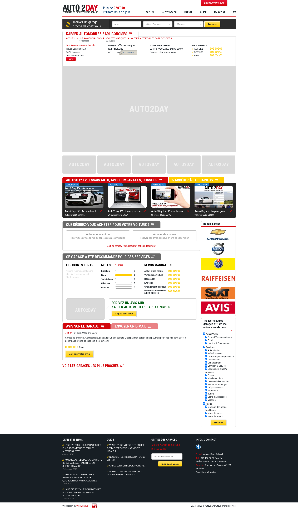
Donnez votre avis (79, 353)
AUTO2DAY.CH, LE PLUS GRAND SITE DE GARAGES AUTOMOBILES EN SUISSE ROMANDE (82, 463)
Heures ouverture (160, 45)
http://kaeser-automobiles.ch (80, 45)
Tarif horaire (115, 49)
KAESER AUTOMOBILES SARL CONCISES (151, 38)
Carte (71, 59)
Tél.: (198, 458)
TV (234, 12)
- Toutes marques (116, 39)
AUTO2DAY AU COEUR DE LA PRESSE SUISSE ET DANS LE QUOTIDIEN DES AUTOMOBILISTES (79, 477)
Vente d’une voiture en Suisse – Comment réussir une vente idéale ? (126, 448)
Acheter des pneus (164, 236)
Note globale (199, 45)
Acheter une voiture (98, 236)
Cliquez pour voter (124, 314)
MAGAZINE (219, 12)
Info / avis (85, 313)
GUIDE (203, 12)
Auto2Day (80, 9)
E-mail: (199, 454)
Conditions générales (206, 472)
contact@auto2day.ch (213, 454)
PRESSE (188, 12)
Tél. (110, 52)
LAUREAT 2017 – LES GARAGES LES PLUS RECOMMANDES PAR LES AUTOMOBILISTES (81, 492)
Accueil (150, 12)
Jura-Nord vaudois (91, 39)
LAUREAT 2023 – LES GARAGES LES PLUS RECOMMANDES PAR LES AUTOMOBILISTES (81, 448)
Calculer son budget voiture (127, 466)
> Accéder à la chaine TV (192, 180)
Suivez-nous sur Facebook (198, 446)
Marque (112, 45)
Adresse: (200, 465)
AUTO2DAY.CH (169, 12)
